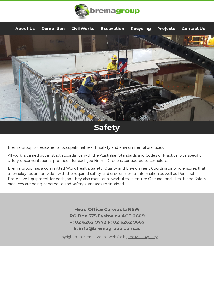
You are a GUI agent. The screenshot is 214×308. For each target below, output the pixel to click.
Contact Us (193, 28)
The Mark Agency (143, 237)
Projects (166, 28)
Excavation (112, 28)
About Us (25, 28)
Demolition (53, 28)
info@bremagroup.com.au (110, 228)
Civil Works (82, 28)
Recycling (141, 28)
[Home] (107, 11)
